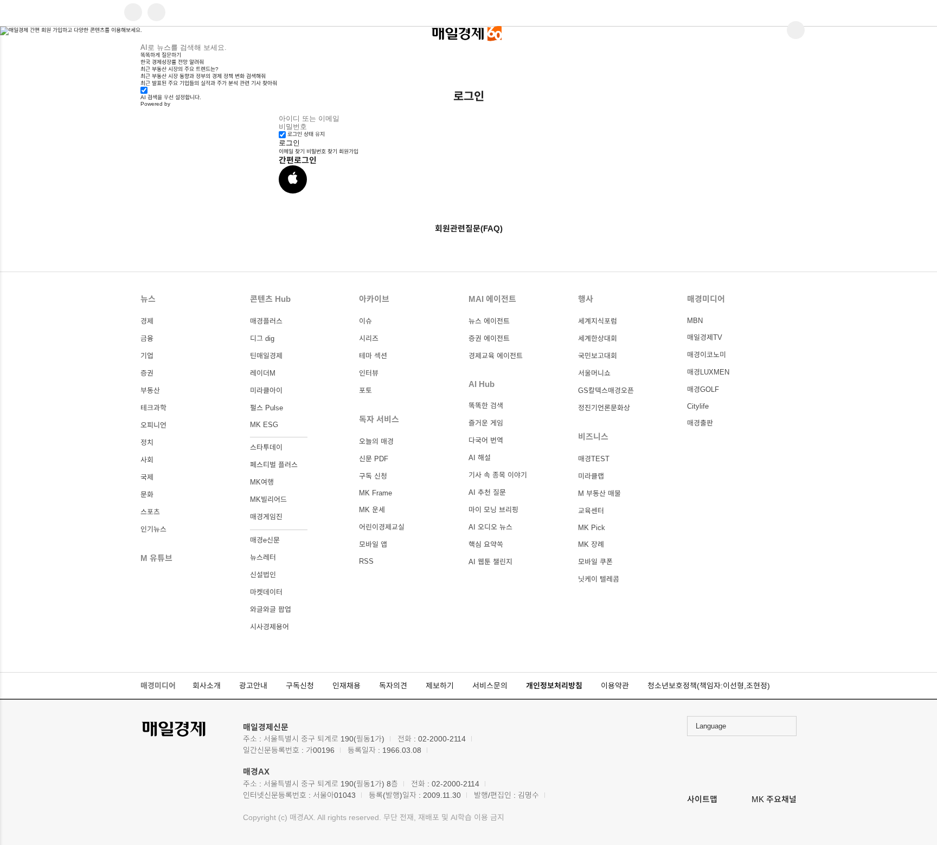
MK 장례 (591, 544)
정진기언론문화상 (604, 408)
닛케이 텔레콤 (598, 579)
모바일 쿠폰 (595, 562)
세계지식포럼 (597, 321)
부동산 (150, 390)
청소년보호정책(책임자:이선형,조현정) (708, 685)
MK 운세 (372, 510)
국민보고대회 (597, 356)
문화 (146, 495)
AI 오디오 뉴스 (490, 527)
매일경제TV (704, 337)
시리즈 (368, 338)
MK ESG (264, 425)
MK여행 (262, 482)
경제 (146, 321)
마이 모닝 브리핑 (493, 510)
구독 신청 (373, 476)
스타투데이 (266, 447)
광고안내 (253, 685)
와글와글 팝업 (270, 609)
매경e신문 (265, 540)
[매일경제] (186, 729)
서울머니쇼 (594, 373)
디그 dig (262, 338)
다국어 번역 (485, 440)
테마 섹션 (373, 356)
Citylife (698, 406)
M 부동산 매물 (599, 493)
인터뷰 (368, 373)
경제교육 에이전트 (495, 356)
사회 (146, 460)
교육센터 (591, 511)
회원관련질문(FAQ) (469, 228)
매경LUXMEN (708, 372)
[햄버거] (133, 13)
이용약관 (615, 685)
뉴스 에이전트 (489, 321)
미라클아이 (266, 390)
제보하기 (440, 685)
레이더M (262, 373)
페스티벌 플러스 (274, 465)
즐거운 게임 (485, 423)
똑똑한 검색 (485, 406)
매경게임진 (266, 517)
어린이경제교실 (382, 527)
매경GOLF (703, 389)
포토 (365, 390)
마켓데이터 (266, 592)
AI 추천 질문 (487, 492)
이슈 (365, 321)
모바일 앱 (373, 544)
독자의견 (393, 685)
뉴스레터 (263, 557)
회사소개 (206, 685)
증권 (146, 373)
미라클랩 (591, 476)
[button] (293, 179)
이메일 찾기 (292, 151)
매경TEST (593, 459)
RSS (366, 561)
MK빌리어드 (268, 499)
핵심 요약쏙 (485, 544)
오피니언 (153, 425)
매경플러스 (266, 321)
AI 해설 (479, 458)
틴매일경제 (266, 356)
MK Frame (375, 493)
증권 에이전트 (489, 338)
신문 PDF (373, 459)
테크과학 (153, 408)
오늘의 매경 (376, 441)
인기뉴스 (153, 529)
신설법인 (263, 575)
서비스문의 (490, 685)
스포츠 (150, 512)
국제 (146, 477)
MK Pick (591, 528)
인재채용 (346, 685)
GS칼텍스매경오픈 (606, 390)
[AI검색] (156, 13)
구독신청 (300, 685)
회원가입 (348, 151)
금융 (146, 338)
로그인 (289, 143)
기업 (146, 356)
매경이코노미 (706, 355)
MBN (695, 321)
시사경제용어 (269, 627)
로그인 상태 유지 (306, 134)
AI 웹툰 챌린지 (490, 562)
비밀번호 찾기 (321, 151)
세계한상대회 (597, 338)
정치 (146, 442)
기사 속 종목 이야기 (497, 475)
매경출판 (700, 423)
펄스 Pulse (266, 408)
